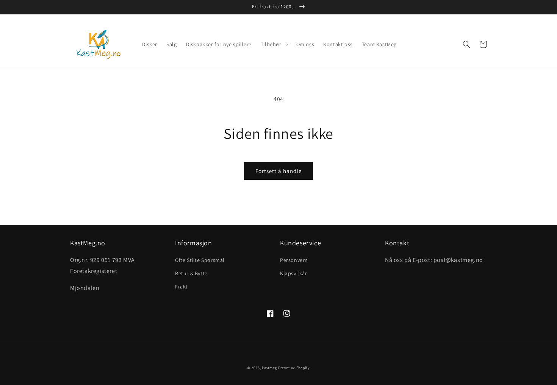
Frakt (181, 286)
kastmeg (269, 367)
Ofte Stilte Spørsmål (200, 260)
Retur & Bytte (191, 273)
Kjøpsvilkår (293, 273)
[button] (274, 44)
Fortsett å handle (278, 171)
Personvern (294, 260)
